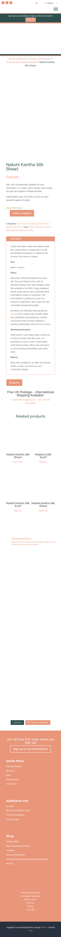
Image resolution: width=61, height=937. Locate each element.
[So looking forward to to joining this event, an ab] (31, 599)
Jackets (9, 863)
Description (15, 239)
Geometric (40, 227)
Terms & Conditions (15, 815)
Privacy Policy (12, 819)
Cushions (10, 850)
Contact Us (11, 784)
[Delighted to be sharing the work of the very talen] (31, 701)
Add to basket (22, 213)
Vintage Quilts (12, 841)
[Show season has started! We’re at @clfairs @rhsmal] (31, 667)
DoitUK (44, 927)
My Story (10, 771)
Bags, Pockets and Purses (18, 846)
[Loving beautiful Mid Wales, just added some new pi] (31, 633)
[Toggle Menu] (55, 9)
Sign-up (31, 20)
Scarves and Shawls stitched (21, 62)
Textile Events (12, 779)
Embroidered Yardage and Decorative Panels (27, 859)
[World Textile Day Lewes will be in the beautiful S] (31, 565)
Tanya (13, 314)
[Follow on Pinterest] (3, 2)
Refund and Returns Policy (18, 810)
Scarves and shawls (39, 58)
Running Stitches (18, 58)
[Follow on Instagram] (11, 2)
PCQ (30, 931)
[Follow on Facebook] (7, 2)
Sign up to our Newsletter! (30, 749)
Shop (8, 775)
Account (10, 806)
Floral (31, 227)
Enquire (14, 382)
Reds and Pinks (26, 230)
